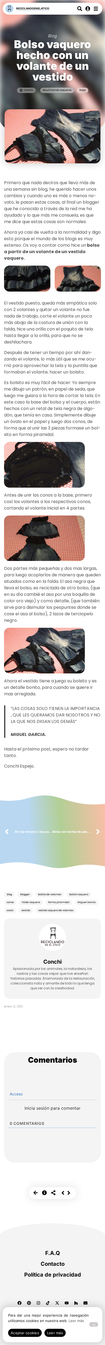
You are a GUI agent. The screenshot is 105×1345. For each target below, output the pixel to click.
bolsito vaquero (78, 894)
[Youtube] (67, 1303)
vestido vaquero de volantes (55, 910)
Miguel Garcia (87, 902)
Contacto (53, 1264)
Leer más (76, 1320)
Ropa (82, 90)
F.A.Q (52, 1253)
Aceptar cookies (25, 1333)
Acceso (16, 1094)
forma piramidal (58, 902)
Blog (52, 35)
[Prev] (63, 1193)
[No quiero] (93, 1324)
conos (10, 902)
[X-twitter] (57, 1303)
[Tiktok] (48, 1303)
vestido (25, 910)
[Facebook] (20, 1303)
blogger (25, 894)
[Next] (69, 1193)
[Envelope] (86, 1303)
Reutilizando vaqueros (57, 90)
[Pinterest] (29, 1303)
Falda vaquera (31, 902)
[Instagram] (38, 1303)
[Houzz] (76, 1303)
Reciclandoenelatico (32, 8)
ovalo (10, 910)
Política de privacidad (52, 1274)
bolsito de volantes (49, 894)
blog (9, 894)
